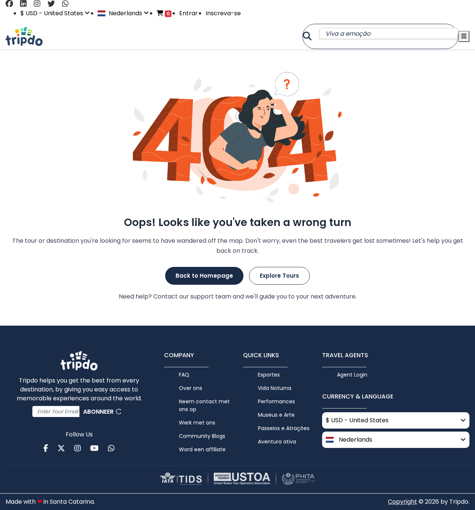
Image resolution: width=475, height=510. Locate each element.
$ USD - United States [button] (52, 13)
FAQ (184, 374)
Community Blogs (202, 436)
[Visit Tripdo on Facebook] (12, 3)
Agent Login (352, 374)
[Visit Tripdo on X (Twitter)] (54, 3)
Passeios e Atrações (283, 428)
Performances (276, 401)
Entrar (188, 13)
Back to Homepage (204, 276)
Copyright (402, 501)
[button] (396, 439)
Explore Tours (279, 276)
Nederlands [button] (125, 13)
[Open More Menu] (463, 36)
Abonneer (99, 411)
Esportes (269, 374)
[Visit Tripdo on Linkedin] (26, 3)
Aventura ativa (277, 441)
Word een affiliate (202, 449)
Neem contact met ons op (204, 405)
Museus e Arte (276, 415)
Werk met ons (197, 422)
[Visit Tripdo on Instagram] (40, 3)
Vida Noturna (274, 388)
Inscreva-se (223, 13)
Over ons (190, 388)
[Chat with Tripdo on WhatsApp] (68, 3)
